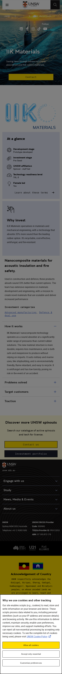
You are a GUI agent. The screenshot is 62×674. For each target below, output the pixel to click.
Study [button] (7, 490)
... (22, 16)
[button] (31, 77)
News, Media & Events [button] (18, 499)
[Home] (31, 4)
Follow (45, 24)
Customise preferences (31, 663)
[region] (31, 634)
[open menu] (7, 4)
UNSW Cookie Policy (39, 636)
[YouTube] (45, 29)
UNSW (7, 16)
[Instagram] (33, 29)
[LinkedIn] (22, 29)
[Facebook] (27, 29)
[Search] (55, 4)
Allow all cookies (30, 645)
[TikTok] (39, 29)
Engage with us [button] (13, 481)
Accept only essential (31, 654)
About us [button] (9, 508)
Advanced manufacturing (20, 312)
